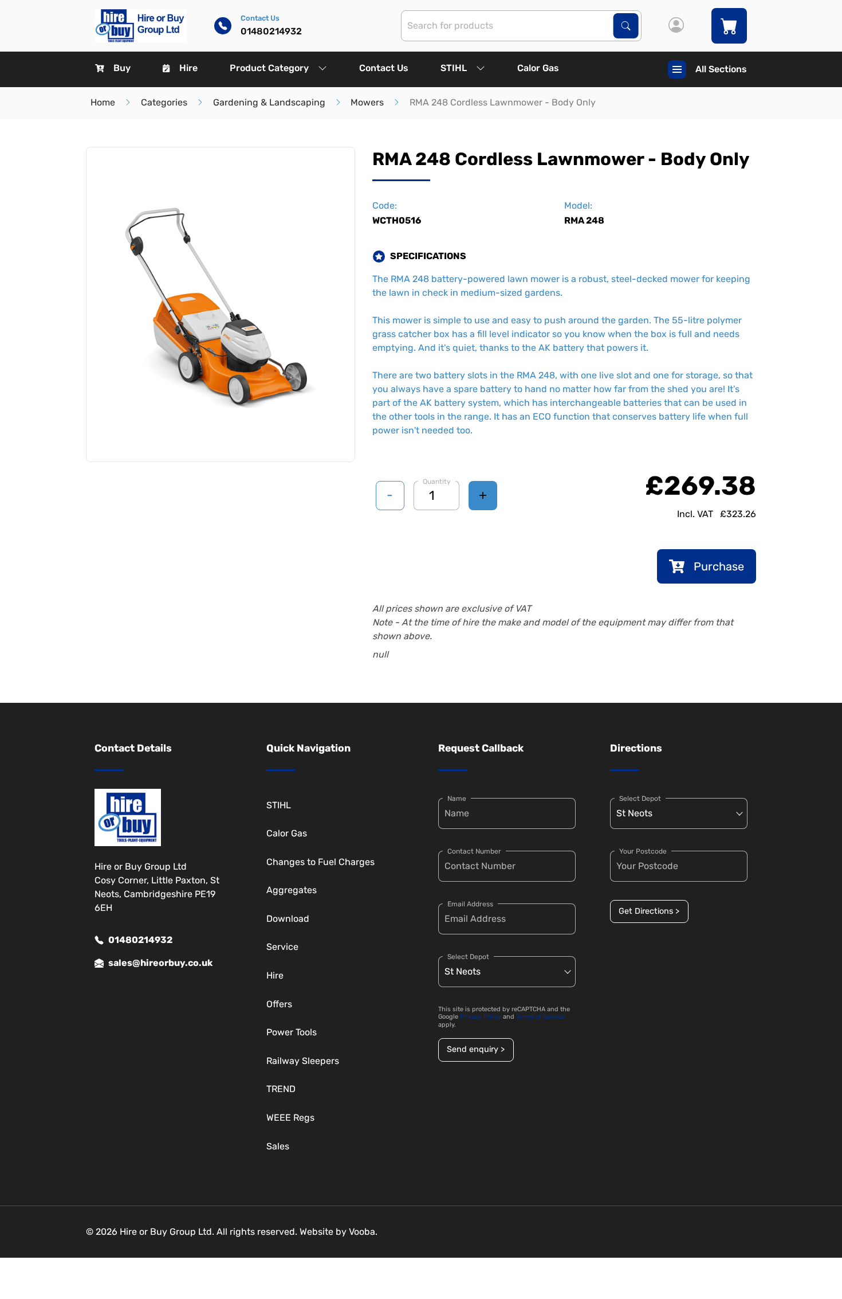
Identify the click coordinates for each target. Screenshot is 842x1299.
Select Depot (468, 957)
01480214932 (140, 939)
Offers (279, 1004)
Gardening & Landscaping (269, 102)
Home (103, 102)
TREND (281, 1088)
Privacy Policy (480, 1016)
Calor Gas (538, 67)
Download (287, 918)
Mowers (367, 102)
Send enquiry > (476, 1049)
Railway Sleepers (302, 1060)
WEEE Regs (290, 1117)
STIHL (453, 67)
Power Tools (291, 1032)
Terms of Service (540, 1016)
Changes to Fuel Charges (320, 861)
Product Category (269, 67)
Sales (277, 1146)
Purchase (719, 566)
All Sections (721, 69)
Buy (122, 67)
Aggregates (291, 890)
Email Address (470, 904)
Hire (188, 67)
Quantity (437, 482)
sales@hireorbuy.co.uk (160, 962)
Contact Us (383, 67)
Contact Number (474, 851)
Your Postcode (643, 851)
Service (282, 946)
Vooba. (363, 1231)
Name (456, 799)
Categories (164, 102)
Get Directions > (649, 911)
